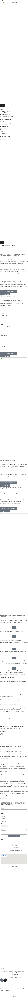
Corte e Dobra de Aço (6, 123)
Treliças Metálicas (6, 114)
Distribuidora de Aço (6, 124)
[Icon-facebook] (1, 980)
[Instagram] (5, 980)
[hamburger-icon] (2, 105)
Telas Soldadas (5, 112)
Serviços (2, 121)
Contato (1, 131)
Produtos (2, 109)
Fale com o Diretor (6, 136)
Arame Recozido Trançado (7, 116)
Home (1, 107)
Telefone (3, 818)
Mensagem (4, 828)
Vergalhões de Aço (6, 111)
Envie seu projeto (5, 823)
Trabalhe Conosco (6, 134)
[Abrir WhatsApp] (25, 994)
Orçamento (4, 133)
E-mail (3, 813)
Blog (1, 129)
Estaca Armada (5, 126)
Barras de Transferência (7, 119)
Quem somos (3, 128)
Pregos (3, 118)
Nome (2, 808)
